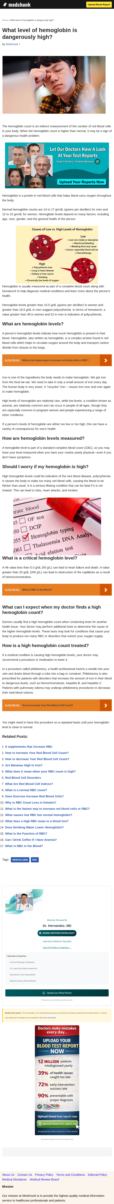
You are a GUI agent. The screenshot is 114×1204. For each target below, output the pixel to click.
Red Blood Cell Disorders (23, 777)
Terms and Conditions (70, 1174)
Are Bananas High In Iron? (23, 765)
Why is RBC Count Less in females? (30, 802)
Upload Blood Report (99, 4)
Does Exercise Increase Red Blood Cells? (34, 796)
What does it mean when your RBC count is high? (40, 771)
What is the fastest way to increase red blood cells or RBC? (47, 808)
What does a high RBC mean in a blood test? (37, 821)
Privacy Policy (44, 1174)
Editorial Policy (97, 1174)
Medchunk (12, 44)
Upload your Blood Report (59, 993)
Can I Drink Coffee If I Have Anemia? (31, 839)
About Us (8, 1174)
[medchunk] (17, 4)
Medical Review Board (44, 1179)
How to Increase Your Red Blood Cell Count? (37, 752)
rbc (34, 860)
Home (5, 20)
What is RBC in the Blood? (24, 846)
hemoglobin (20, 860)
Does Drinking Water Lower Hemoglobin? (34, 827)
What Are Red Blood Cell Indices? (29, 784)
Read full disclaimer (48, 1018)
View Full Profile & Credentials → (57, 947)
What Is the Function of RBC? (26, 833)
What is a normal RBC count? (26, 790)
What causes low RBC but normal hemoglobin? (38, 815)
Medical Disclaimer (14, 1179)
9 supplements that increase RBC (28, 746)
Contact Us (24, 1174)
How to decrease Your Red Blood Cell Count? (37, 759)
